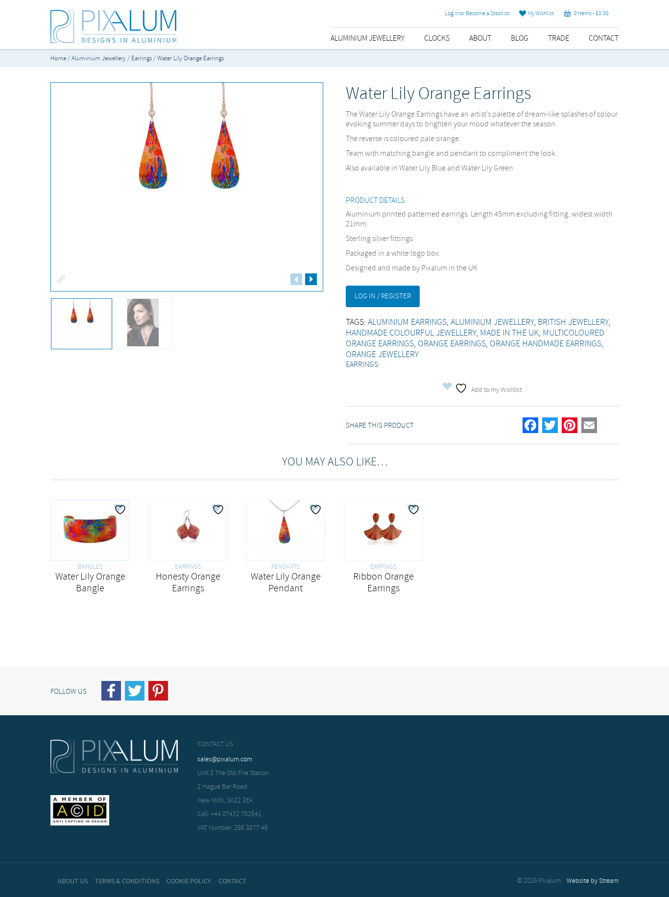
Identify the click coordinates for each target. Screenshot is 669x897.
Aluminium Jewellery (368, 38)
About (480, 38)
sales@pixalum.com (224, 759)
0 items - (590, 14)
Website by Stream (593, 881)
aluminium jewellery (492, 322)
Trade (558, 38)
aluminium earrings (407, 322)
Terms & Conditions (127, 881)
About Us (73, 881)
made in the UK (509, 333)
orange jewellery (382, 355)
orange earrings (452, 344)
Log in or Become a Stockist (477, 14)
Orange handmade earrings (545, 344)
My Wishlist (540, 14)
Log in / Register (383, 296)
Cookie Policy (189, 881)
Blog (519, 38)
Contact (604, 38)
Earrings (141, 58)
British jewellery (573, 322)
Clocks (437, 38)
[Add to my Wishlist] (121, 509)
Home (58, 58)
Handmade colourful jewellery (411, 333)
